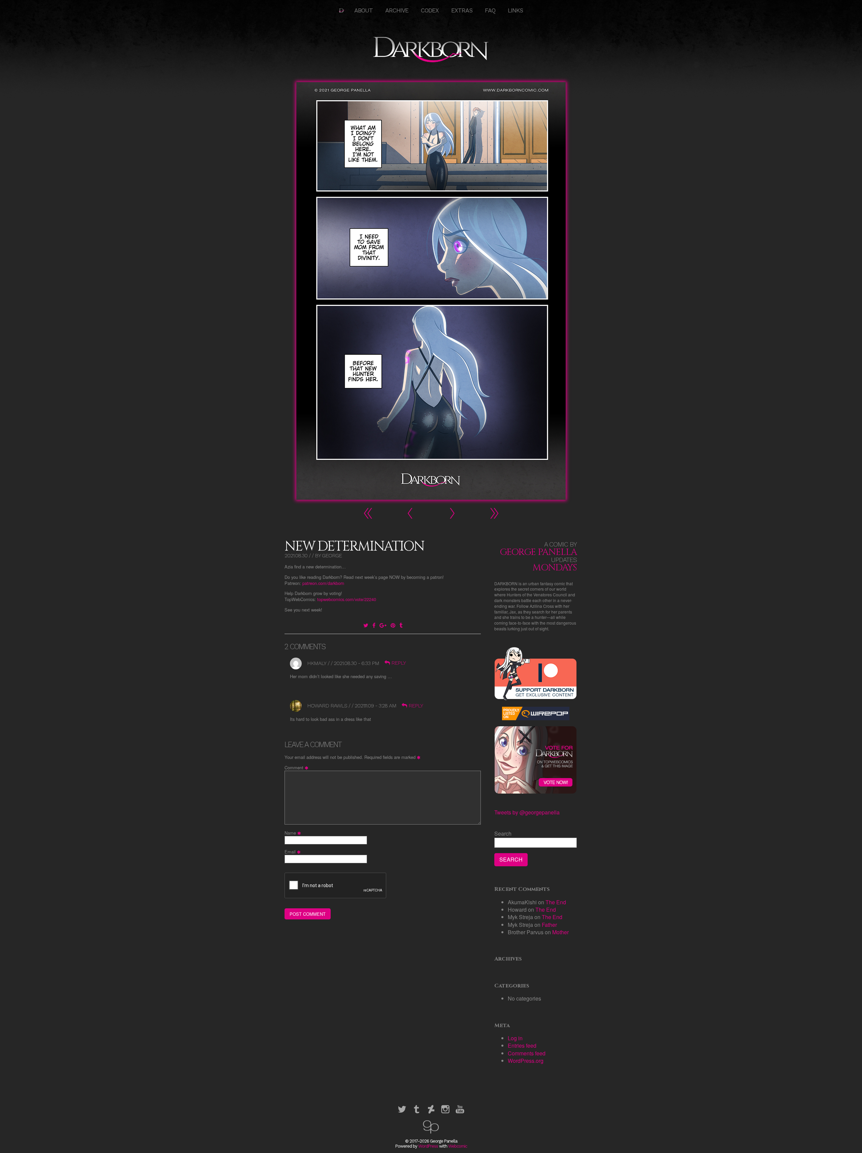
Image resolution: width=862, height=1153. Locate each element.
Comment (297, 768)
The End (555, 902)
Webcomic (457, 1146)
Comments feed (526, 1053)
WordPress (428, 1146)
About (363, 10)
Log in (515, 1038)
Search (502, 833)
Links (515, 10)
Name (294, 833)
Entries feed (522, 1045)
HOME (341, 10)
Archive (396, 10)
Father (549, 925)
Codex (430, 10)
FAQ (490, 10)
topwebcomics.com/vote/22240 (346, 599)
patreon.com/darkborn (323, 583)
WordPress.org (525, 1060)
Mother (560, 932)
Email (293, 852)
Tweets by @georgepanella (527, 812)
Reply (398, 663)
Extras (461, 10)
